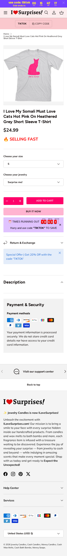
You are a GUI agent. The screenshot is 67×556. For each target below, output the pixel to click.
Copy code (42, 23)
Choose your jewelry (15, 174)
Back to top (33, 384)
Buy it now (33, 211)
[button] (61, 12)
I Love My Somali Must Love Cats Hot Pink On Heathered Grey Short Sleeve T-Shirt (32, 37)
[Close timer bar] (63, 2)
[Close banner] (60, 224)
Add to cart (44, 200)
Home (6, 34)
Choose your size (13, 156)
